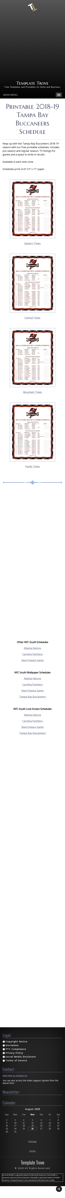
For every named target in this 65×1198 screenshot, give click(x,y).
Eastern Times (32, 243)
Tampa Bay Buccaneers (32, 696)
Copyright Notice (17, 1041)
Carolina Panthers (32, 654)
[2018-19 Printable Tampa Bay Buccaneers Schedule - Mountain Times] (32, 386)
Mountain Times (32, 392)
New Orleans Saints (32, 660)
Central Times (32, 317)
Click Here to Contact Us (15, 1075)
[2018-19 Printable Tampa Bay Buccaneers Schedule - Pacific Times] (32, 460)
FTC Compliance (16, 1049)
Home (32, 1151)
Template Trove (32, 83)
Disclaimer (12, 1045)
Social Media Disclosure (21, 1056)
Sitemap (32, 1141)
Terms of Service (16, 1060)
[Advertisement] (32, 46)
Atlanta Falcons (32, 648)
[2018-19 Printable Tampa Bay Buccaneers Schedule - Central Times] (32, 311)
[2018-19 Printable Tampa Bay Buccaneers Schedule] (32, 237)
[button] (59, 1189)
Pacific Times (32, 466)
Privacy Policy (14, 1052)
